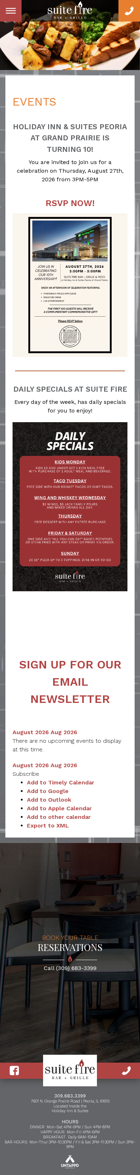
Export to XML (48, 825)
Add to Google (48, 791)
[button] (26, 773)
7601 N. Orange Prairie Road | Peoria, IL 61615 (70, 1101)
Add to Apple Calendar (59, 808)
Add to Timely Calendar (60, 782)
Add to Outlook (49, 799)
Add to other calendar (59, 816)
